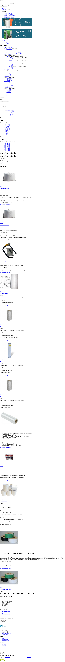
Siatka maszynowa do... (4, 293)
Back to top (2, 615)
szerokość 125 (8, 73)
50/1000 (12, 59)
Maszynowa (8, 62)
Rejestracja (4, 645)
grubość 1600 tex (9, 79)
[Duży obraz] (17, 28)
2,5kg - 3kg (6, 131)
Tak (2, 97)
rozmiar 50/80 (11, 84)
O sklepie (3, 638)
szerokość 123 (8, 71)
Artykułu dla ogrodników (8, 14)
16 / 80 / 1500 (8, 91)
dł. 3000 (10, 72)
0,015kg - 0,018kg (7, 124)
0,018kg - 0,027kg (7, 125)
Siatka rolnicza (6, 69)
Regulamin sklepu (5, 639)
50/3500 (12, 64)
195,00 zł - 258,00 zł (7, 149)
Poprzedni (6, 611)
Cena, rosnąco (16, 162)
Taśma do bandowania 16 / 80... (5, 589)
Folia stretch (8, 115)
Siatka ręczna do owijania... (5, 361)
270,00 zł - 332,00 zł (7, 150)
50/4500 (12, 68)
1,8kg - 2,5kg (6, 130)
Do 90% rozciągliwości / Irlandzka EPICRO (13, 52)
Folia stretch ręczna (3, 429)
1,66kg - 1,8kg (7, 129)
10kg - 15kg (6, 134)
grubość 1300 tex (9, 78)
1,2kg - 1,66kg (7, 128)
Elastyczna (10, 60)
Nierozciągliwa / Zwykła (13, 57)
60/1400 (12, 65)
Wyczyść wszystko (4, 101)
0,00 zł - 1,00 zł (7, 143)
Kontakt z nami (2, 1)
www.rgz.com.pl (5, 634)
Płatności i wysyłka (5, 640)
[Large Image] (6, 627)
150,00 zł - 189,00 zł (7, 148)
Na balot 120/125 (9, 49)
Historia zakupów (5, 646)
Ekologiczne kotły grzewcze (9, 17)
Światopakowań (7, 657)
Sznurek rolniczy (7, 76)
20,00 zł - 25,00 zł (7, 145)
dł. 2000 (10, 74)
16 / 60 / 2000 (8, 90)
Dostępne (2, 162)
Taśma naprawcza (7, 81)
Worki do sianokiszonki (8, 47)
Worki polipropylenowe (8, 82)
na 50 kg (7, 86)
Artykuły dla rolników (8, 13)
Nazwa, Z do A (11, 162)
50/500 (12, 58)
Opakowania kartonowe (8, 16)
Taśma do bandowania (8, 87)
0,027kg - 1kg (6, 126)
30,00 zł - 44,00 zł (7, 146)
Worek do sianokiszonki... (4, 188)
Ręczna (7, 56)
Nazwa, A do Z (6, 162)
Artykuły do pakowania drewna (9, 15)
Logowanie (4, 644)
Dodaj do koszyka (5, 204)
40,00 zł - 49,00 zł (7, 147)
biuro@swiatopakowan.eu (6, 633)
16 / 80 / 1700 (8, 92)
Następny (6, 614)
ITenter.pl (29, 657)
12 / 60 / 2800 (8, 89)
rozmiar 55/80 (11, 85)
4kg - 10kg (6, 133)
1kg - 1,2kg (6, 127)
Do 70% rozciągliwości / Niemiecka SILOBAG (14, 53)
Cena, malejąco (21, 162)
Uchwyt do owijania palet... (5, 261)
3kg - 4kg (6, 132)
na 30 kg (7, 83)
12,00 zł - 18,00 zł (7, 144)
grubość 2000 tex (9, 80)
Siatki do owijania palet (8, 54)
